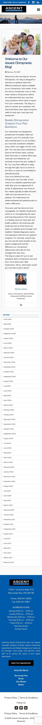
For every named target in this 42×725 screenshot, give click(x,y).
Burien (21, 679)
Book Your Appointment (19, 2)
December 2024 (9, 362)
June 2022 (8, 496)
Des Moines (21, 682)
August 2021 (8, 534)
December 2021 (9, 519)
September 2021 (10, 529)
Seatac (21, 685)
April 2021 (8, 553)
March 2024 (8, 405)
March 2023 (8, 462)
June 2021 (8, 543)
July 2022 (7, 491)
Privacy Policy (10, 698)
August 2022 (8, 486)
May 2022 (7, 500)
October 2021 (9, 524)
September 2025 (10, 333)
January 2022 (9, 515)
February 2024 (9, 410)
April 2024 (8, 400)
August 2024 (8, 381)
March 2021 (8, 557)
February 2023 (9, 467)
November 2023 (9, 424)
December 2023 (9, 419)
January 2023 (9, 472)
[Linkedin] (21, 305)
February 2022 (9, 510)
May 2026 (7, 324)
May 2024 (7, 395)
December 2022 (9, 476)
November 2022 (9, 481)
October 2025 (9, 329)
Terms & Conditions (28, 698)
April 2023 (8, 457)
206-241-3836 (7, 2)
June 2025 (8, 343)
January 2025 (9, 357)
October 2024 (9, 372)
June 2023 (8, 448)
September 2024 (10, 376)
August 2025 (8, 338)
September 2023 (10, 434)
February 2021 (9, 562)
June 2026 (8, 319)
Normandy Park (21, 676)
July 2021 (7, 538)
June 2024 (8, 391)
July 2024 (7, 386)
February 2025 (9, 353)
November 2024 (9, 367)
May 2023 (7, 453)
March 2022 (8, 505)
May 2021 (7, 548)
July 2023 (7, 443)
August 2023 (8, 438)
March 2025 (8, 348)
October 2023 (9, 429)
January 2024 (9, 414)
